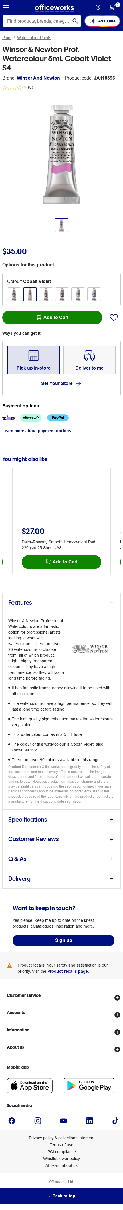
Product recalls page (67, 971)
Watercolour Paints (34, 37)
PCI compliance (61, 1152)
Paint (6, 37)
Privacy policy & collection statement (61, 1138)
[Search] (75, 21)
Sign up (63, 940)
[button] (6, 8)
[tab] (61, 603)
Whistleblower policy (61, 1159)
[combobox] (42, 21)
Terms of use (61, 1145)
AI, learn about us (61, 1165)
